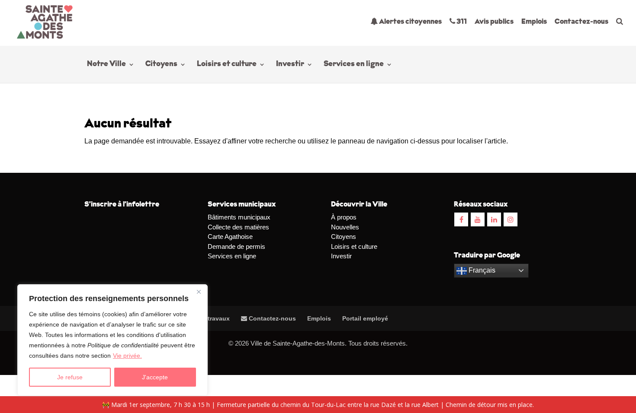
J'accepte (155, 377)
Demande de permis (236, 246)
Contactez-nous (581, 21)
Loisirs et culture (227, 64)
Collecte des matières (238, 227)
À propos (344, 217)
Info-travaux (211, 318)
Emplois (534, 21)
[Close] (198, 291)
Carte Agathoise (230, 236)
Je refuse (70, 377)
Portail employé (365, 318)
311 (461, 21)
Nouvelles (345, 227)
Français (481, 270)
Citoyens (161, 64)
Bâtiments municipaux (239, 217)
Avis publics (494, 21)
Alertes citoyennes (410, 21)
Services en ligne (354, 64)
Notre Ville (106, 64)
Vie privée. (127, 355)
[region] (112, 340)
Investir (290, 64)
